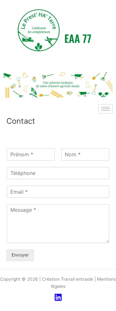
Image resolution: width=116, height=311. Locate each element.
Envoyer (20, 255)
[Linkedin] (58, 297)
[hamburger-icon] (105, 108)
